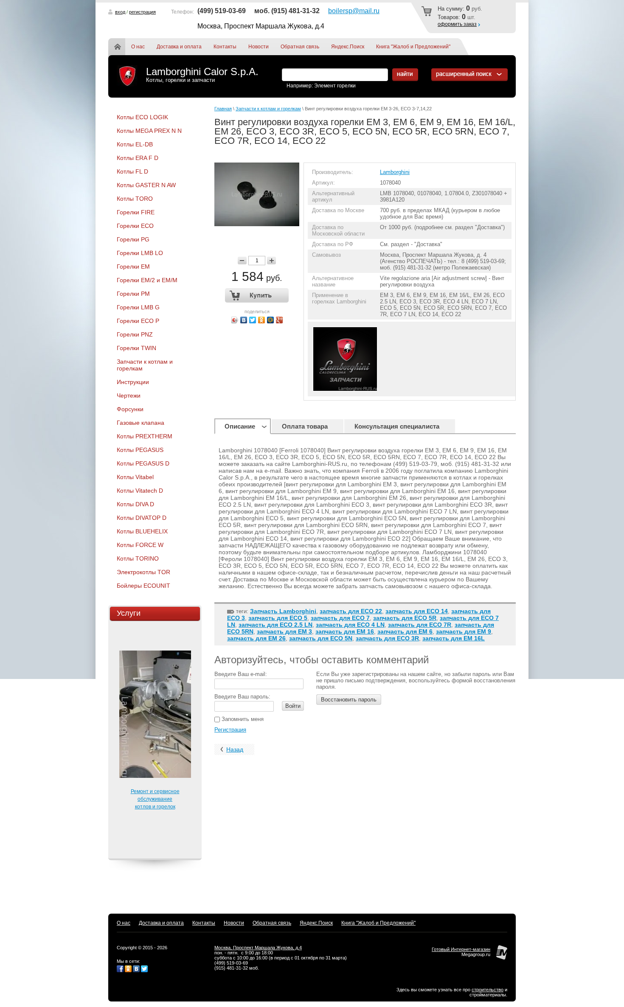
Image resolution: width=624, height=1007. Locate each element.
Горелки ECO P (138, 320)
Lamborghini (395, 172)
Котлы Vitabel (135, 477)
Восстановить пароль (349, 699)
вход (120, 11)
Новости (258, 47)
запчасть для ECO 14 (416, 611)
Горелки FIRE (136, 212)
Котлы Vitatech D (140, 490)
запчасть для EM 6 (405, 631)
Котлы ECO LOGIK (142, 117)
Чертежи (129, 395)
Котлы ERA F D (137, 157)
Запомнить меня (242, 719)
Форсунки (130, 409)
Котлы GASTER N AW (146, 185)
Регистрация (230, 729)
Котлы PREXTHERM (144, 436)
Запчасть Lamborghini (283, 611)
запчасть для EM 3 (284, 631)
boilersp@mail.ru (353, 10)
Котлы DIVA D (135, 504)
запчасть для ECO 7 (340, 617)
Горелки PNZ (135, 334)
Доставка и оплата (179, 47)
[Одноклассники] (261, 319)
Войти (293, 706)
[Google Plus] (279, 319)
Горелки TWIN (136, 348)
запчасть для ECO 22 (351, 611)
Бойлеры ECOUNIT (143, 585)
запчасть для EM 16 (344, 631)
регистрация (142, 11)
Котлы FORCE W (140, 544)
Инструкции (133, 382)
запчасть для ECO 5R (404, 617)
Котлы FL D (132, 171)
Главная (122, 46)
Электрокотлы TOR (143, 572)
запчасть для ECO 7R (419, 624)
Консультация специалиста (396, 426)
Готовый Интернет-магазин (461, 949)
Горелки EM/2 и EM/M (147, 280)
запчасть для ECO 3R (387, 638)
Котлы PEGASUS (140, 449)
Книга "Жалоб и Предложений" (413, 47)
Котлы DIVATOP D (141, 517)
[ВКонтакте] (243, 319)
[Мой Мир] (270, 319)
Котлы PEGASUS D (143, 463)
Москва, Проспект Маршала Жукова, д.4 (258, 947)
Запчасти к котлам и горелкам (145, 365)
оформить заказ (457, 24)
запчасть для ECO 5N (320, 638)
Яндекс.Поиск (347, 47)
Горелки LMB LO (140, 253)
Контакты (225, 47)
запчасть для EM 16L (453, 638)
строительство (487, 989)
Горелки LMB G (138, 307)
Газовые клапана (140, 422)
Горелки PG (133, 239)
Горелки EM (133, 266)
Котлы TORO (135, 198)
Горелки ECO (135, 225)
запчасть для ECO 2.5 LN (275, 624)
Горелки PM (133, 293)
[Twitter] (252, 319)
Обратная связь (300, 47)
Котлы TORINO (138, 558)
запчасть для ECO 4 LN (350, 624)
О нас (138, 47)
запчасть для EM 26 (256, 638)
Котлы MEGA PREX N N (149, 130)
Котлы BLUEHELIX (142, 531)
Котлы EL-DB (135, 144)
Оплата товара (305, 426)
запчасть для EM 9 (463, 631)
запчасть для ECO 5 (277, 617)
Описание (240, 426)
